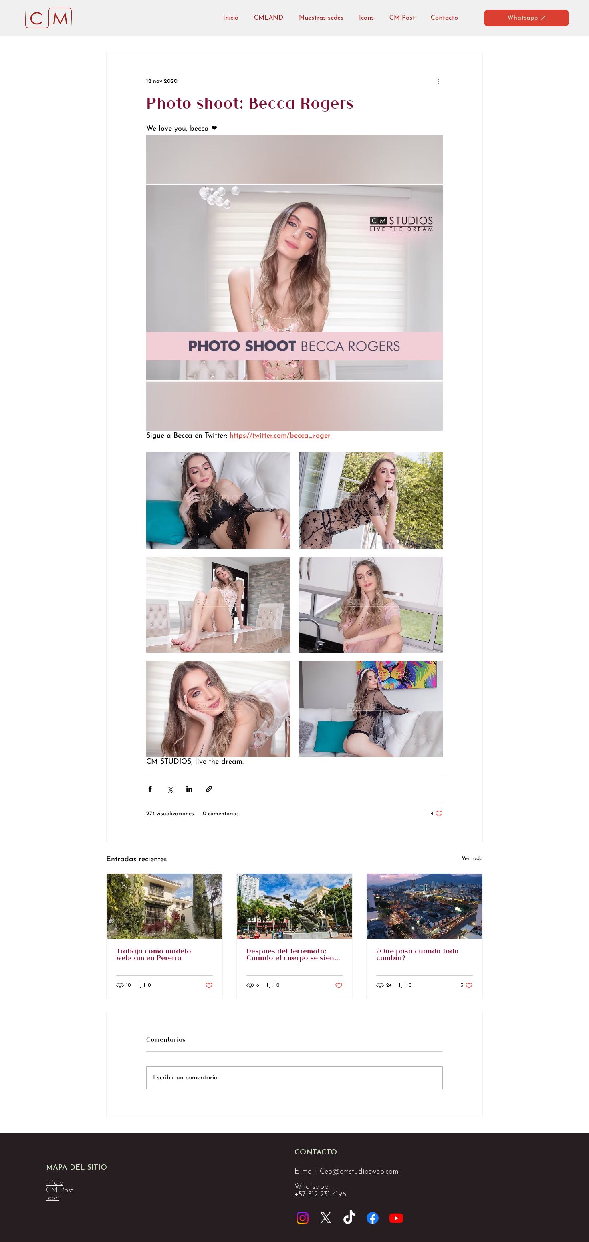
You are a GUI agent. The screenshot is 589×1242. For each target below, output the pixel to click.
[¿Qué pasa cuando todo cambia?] (424, 906)
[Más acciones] (438, 81)
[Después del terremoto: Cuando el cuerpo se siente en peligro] (295, 906)
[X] (326, 1218)
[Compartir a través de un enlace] (209, 789)
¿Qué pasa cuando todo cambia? (417, 955)
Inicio (54, 1183)
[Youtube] (396, 1218)
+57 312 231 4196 (320, 1194)
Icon (52, 1198)
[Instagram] (302, 1218)
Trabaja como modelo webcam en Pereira (153, 955)
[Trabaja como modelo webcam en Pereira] (164, 906)
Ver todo (472, 859)
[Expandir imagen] (218, 500)
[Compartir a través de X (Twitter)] (169, 789)
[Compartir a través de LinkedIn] (189, 789)
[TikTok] (349, 1218)
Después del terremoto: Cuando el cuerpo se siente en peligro (293, 955)
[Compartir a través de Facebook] (150, 789)
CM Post (59, 1190)
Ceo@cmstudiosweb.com (359, 1172)
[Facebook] (373, 1218)
